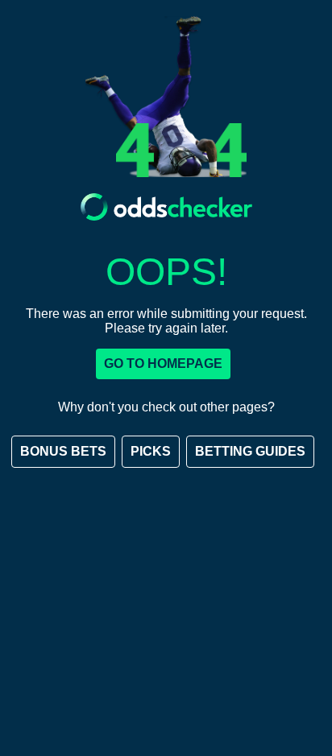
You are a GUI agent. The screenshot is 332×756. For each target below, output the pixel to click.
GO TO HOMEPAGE (163, 363)
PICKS (151, 451)
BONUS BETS (63, 451)
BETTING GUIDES (250, 451)
